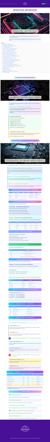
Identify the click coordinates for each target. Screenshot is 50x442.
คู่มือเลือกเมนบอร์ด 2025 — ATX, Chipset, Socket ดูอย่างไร (7, 3)
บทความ (15, 3)
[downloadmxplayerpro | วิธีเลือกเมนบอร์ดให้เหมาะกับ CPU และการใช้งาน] (25, 4)
